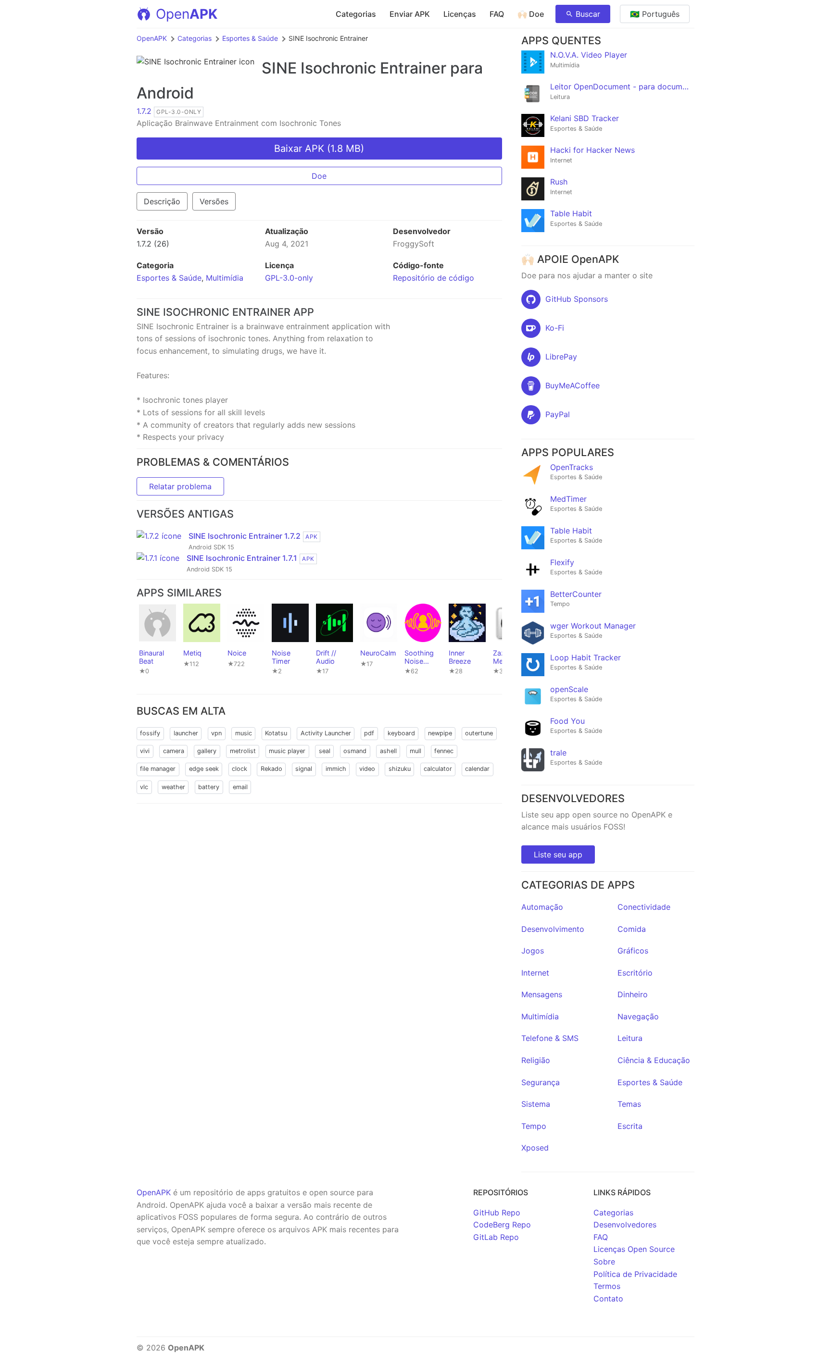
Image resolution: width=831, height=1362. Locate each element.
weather (173, 787)
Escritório (635, 973)
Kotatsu (276, 733)
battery (208, 787)
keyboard (401, 733)
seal (324, 751)
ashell (388, 751)
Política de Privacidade (635, 1274)
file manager (158, 768)
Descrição (162, 201)
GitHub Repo (496, 1212)
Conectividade (643, 907)
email (240, 787)
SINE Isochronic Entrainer (354, 68)
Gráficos (632, 950)
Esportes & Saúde (250, 38)
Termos (606, 1286)
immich (336, 768)
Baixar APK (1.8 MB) (319, 148)
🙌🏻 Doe (530, 14)
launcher (186, 733)
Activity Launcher (326, 733)
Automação (542, 907)
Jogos (532, 950)
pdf (369, 733)
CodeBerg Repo (502, 1224)
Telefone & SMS (550, 1038)
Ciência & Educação (653, 1060)
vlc (144, 787)
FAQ (497, 14)
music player (287, 751)
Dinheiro (632, 994)
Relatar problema (180, 486)
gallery (206, 751)
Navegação (638, 1016)
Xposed (535, 1147)
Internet (535, 973)
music (243, 733)
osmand (354, 751)
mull (415, 751)
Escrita (629, 1126)
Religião (535, 1060)
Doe (319, 176)
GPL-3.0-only (289, 278)
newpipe (440, 733)
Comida (631, 929)
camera (173, 751)
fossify (150, 733)
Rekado (271, 768)
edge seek (204, 768)
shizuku (400, 768)
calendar (477, 768)
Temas (629, 1104)
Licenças (459, 14)
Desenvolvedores (624, 1224)
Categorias (356, 14)
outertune (479, 733)
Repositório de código (433, 278)
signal (303, 768)
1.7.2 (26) (153, 243)
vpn (216, 733)
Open (186, 14)
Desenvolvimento (552, 929)
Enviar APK (410, 14)
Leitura (629, 1038)
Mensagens (541, 994)
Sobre (604, 1261)
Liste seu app (558, 854)
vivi (145, 751)
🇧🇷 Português (655, 14)
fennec (443, 751)
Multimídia (224, 278)
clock (239, 768)
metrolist (243, 751)
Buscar (588, 14)
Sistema (535, 1104)
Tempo (533, 1126)
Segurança (540, 1082)
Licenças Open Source (634, 1249)
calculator (438, 768)
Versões (214, 201)
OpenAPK (152, 38)
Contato (608, 1298)
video (367, 768)
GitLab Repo (496, 1237)
